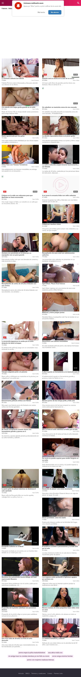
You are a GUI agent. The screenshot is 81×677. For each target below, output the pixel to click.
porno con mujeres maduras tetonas (40, 660)
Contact (49, 673)
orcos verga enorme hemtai (62, 656)
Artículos (21, 673)
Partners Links (58, 673)
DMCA (28, 673)
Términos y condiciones (38, 673)
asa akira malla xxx (55, 652)
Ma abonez (55, 12)
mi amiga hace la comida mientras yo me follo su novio (28, 656)
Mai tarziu (41, 12)
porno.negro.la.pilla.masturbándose (32, 652)
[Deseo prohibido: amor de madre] (60, 507)
